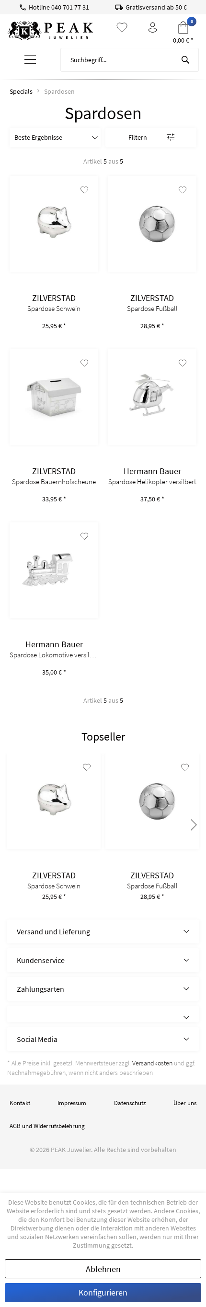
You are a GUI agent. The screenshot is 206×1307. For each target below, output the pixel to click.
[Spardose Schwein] (54, 224)
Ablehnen (103, 1268)
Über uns (184, 1103)
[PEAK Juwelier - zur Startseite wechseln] (50, 31)
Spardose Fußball (152, 308)
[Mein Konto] (153, 27)
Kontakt (20, 1103)
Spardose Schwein (53, 308)
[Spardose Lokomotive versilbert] (54, 570)
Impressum (71, 1103)
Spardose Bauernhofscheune (54, 481)
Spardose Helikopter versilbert (152, 481)
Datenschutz (130, 1103)
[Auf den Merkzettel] (84, 191)
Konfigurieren (103, 1292)
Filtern (137, 137)
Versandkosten (152, 1063)
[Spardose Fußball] (152, 224)
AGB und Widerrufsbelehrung (47, 1126)
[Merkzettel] (122, 27)
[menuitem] (30, 60)
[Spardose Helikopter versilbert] (152, 397)
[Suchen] (185, 60)
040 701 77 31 (70, 7)
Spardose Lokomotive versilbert (54, 655)
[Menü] (30, 60)
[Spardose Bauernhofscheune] (54, 397)
